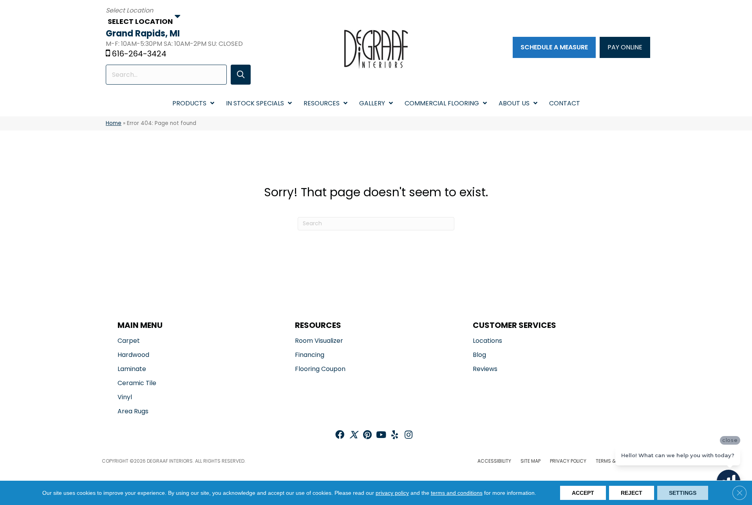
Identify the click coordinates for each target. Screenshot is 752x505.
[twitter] (353, 435)
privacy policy (392, 493)
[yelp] (394, 435)
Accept (583, 493)
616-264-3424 (139, 54)
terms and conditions (457, 493)
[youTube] (381, 435)
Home (113, 123)
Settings (682, 493)
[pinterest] (367, 435)
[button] (241, 75)
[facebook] (339, 435)
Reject (631, 493)
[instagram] (408, 435)
